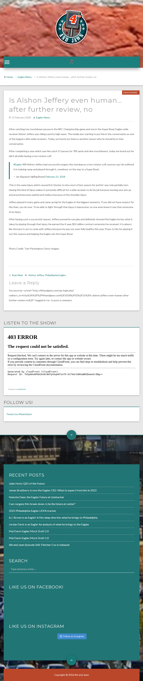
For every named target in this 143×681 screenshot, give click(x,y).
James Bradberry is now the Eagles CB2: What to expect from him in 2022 (53, 490)
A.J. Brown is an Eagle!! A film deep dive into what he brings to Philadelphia (53, 517)
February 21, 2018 (55, 176)
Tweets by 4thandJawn (19, 414)
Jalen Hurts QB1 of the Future (27, 483)
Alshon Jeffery (36, 275)
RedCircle (22, 389)
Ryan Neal (17, 275)
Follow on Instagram (73, 636)
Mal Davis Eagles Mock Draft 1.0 (29, 538)
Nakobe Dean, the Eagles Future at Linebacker (36, 497)
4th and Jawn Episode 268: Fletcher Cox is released (39, 544)
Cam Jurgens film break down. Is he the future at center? (42, 504)
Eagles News (25, 76)
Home (10, 76)
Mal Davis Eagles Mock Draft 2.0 (29, 531)
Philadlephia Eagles (55, 275)
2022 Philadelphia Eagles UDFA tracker (32, 510)
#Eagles (17, 164)
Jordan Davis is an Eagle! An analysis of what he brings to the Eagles (49, 524)
